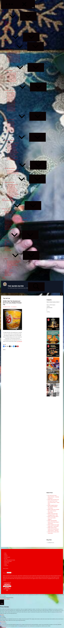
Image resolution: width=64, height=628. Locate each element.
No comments (13, 306)
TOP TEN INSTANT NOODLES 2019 (13, 61)
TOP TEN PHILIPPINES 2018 (12, 159)
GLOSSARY (7, 246)
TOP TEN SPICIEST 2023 (11, 75)
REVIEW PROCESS (8, 23)
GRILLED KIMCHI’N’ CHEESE (12, 265)
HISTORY (6, 27)
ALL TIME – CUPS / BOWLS (10, 90)
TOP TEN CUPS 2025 (11, 95)
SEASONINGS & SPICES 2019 (12, 190)
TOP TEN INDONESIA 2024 (12, 151)
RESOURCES (4, 238)
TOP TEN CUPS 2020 (11, 109)
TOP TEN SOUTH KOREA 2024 (12, 152)
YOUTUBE (6, 24)
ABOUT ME (7, 21)
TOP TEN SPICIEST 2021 (11, 78)
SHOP (6, 243)
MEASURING (7, 271)
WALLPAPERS (7, 248)
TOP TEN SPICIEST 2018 (11, 81)
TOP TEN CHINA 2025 (11, 146)
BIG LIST (3, 198)
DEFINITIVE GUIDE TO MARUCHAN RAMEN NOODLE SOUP (16, 218)
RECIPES (6, 258)
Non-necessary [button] (3, 621)
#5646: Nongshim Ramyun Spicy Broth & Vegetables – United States (53, 507)
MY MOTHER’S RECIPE (11, 263)
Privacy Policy (5, 568)
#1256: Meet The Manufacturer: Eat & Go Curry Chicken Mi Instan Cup (12, 302)
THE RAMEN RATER (16, 286)
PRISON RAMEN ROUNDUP (10, 211)
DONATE (4, 31)
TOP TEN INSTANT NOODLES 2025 (13, 53)
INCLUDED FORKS (8, 250)
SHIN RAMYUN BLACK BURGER (13, 262)
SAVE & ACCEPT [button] (3, 627)
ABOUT (3, 19)
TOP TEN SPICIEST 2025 (11, 72)
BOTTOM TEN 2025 (10, 123)
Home (3, 11)
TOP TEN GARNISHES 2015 (12, 191)
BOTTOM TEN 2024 (10, 124)
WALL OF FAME (7, 30)
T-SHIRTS (6, 247)
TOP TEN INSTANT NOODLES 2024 (13, 54)
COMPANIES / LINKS (9, 272)
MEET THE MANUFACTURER (7, 200)
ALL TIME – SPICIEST (8, 70)
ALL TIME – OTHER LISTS (9, 182)
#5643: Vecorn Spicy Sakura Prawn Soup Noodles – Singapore (53, 518)
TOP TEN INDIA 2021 (11, 158)
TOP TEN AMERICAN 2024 (12, 153)
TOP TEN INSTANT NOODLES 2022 (13, 57)
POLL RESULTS (7, 269)
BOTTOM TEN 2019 (10, 131)
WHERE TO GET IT (8, 273)
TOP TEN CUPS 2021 (11, 106)
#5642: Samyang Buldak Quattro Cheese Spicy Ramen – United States (53, 522)
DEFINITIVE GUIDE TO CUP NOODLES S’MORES (14, 222)
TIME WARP (7, 240)
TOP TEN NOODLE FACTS (12, 195)
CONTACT (4, 278)
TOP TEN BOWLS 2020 (11, 107)
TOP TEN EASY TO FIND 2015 (12, 192)
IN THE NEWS (7, 28)
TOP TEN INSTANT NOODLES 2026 (13, 52)
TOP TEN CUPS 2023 (11, 100)
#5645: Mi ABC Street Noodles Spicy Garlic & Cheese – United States (53, 511)
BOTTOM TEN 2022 (10, 127)
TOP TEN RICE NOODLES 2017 (12, 172)
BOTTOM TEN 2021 (10, 128)
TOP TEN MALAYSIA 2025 (12, 149)
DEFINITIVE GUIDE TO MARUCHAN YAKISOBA (13, 219)
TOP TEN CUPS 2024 (11, 98)
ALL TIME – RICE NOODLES (10, 168)
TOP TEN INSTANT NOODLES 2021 (13, 59)
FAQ (5, 244)
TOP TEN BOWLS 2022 (11, 102)
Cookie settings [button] (3, 598)
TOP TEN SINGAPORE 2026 (12, 145)
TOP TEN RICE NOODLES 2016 (12, 173)
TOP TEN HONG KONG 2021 (12, 156)
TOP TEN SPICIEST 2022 (11, 77)
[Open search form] (36, 286)
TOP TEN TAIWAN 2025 (11, 148)
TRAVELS (6, 25)
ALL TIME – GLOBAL (8, 49)
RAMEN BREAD (7, 227)
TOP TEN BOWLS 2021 (11, 105)
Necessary (3, 616)
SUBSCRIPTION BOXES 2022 (12, 184)
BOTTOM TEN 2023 (10, 126)
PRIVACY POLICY (8, 275)
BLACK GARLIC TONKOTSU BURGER (14, 260)
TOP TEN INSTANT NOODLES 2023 (13, 56)
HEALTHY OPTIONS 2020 (11, 188)
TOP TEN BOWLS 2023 (11, 99)
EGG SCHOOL (7, 241)
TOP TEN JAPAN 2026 (11, 144)
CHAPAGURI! (9, 266)
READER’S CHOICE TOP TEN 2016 (13, 194)
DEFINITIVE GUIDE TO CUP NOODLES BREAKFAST (14, 223)
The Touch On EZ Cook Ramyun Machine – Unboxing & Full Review (53, 497)
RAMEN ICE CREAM (8, 225)
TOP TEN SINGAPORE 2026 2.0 (13, 142)
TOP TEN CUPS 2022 (11, 103)
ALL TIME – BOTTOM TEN (9, 119)
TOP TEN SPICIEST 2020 (11, 79)
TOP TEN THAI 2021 (10, 155)
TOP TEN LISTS (5, 40)
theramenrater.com (7, 586)
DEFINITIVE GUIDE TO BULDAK (10, 213)
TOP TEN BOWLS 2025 (11, 93)
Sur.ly (9, 588)
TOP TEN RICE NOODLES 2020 (13, 170)
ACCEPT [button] (8, 598)
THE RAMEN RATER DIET (9, 229)
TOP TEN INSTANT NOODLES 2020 (13, 60)
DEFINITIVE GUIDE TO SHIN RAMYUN (12, 215)
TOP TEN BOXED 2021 (11, 187)
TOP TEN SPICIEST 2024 (11, 74)
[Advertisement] (53, 412)
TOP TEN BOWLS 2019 (11, 110)
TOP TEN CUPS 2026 (11, 92)
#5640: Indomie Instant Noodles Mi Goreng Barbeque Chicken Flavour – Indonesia (53, 529)
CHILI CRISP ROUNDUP (9, 212)
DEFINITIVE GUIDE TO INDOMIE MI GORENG (13, 216)
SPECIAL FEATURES (6, 208)
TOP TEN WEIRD (10, 197)
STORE (3, 277)
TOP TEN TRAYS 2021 (11, 186)
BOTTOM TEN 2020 (10, 130)
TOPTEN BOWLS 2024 (11, 96)
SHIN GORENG (10, 267)
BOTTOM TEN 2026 (10, 121)
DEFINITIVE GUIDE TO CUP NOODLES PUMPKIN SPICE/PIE (16, 220)
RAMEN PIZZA (7, 226)
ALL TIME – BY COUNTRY (9, 140)
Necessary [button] (2, 614)
